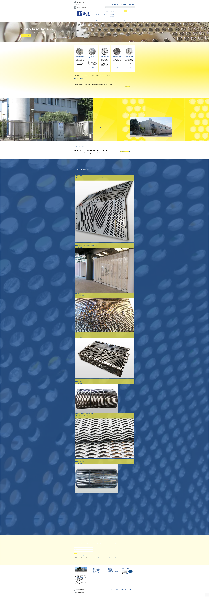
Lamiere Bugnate (96, 569)
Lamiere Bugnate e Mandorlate (92, 58)
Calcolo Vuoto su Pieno (113, 571)
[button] (80, 68)
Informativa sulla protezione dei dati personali (107, 557)
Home (101, 11)
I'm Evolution (108, 587)
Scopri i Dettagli (78, 180)
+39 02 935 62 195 (80, 2)
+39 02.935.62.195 (80, 577)
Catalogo (112, 14)
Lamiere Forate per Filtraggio (80, 295)
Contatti (110, 569)
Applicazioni (98, 14)
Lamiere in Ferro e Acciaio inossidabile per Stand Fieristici (86, 245)
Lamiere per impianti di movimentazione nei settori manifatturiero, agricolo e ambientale (92, 177)
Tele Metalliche (115, 4)
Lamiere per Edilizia (89, 413)
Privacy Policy (124, 589)
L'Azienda (110, 568)
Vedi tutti (131, 171)
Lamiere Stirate (131, 4)
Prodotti (112, 11)
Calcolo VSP (105, 14)
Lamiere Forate (117, 1)
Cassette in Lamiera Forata (80, 334)
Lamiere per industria (79, 175)
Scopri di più (26, 35)
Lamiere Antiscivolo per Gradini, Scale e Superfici (84, 415)
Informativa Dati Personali (129, 591)
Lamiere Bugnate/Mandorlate (128, 1)
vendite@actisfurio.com (81, 7)
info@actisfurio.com (80, 4)
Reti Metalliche (123, 4)
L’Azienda (106, 11)
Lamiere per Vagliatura (79, 461)
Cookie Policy (131, 589)
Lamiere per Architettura (79, 243)
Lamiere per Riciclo (78, 381)
